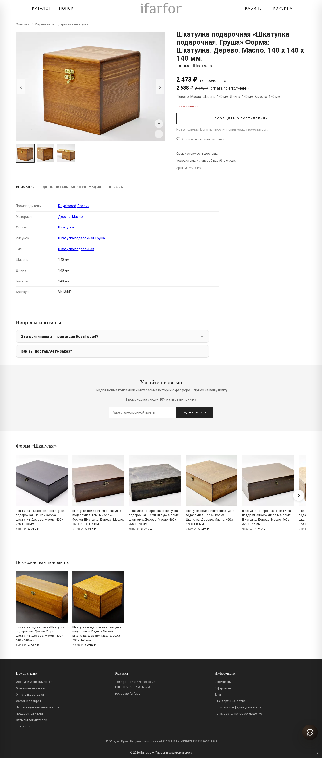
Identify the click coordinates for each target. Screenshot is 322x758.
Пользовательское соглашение (238, 713)
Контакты (23, 726)
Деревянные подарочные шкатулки (61, 24)
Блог (218, 694)
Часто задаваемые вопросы (37, 707)
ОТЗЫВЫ (116, 187)
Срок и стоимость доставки (197, 153)
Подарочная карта (29, 713)
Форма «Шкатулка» (36, 445)
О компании (223, 682)
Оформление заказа (31, 688)
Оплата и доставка (30, 694)
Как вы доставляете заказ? (46, 351)
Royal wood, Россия (73, 206)
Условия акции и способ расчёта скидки (206, 160)
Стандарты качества (230, 701)
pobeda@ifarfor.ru (127, 693)
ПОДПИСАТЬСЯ (194, 412)
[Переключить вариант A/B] (317, 753)
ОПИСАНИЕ (25, 187)
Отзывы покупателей (31, 720)
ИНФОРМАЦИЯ (71, 187)
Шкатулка (66, 227)
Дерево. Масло (70, 217)
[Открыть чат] (310, 732)
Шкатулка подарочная (76, 249)
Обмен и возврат (28, 701)
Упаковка (22, 24)
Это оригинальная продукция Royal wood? (59, 336)
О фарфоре (223, 688)
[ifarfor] (161, 8)
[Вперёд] (298, 495)
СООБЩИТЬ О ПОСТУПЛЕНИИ (241, 118)
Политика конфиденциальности (238, 707)
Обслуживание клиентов (34, 682)
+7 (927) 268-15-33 (142, 682)
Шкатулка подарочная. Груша (81, 238)
